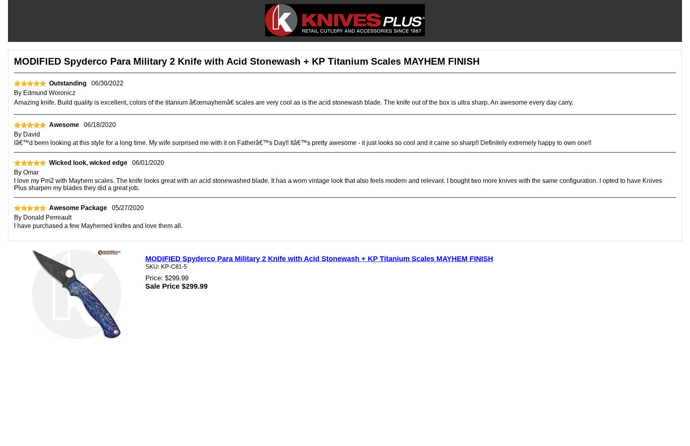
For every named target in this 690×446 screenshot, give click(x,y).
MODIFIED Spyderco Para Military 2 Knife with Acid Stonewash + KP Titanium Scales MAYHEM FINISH (319, 259)
